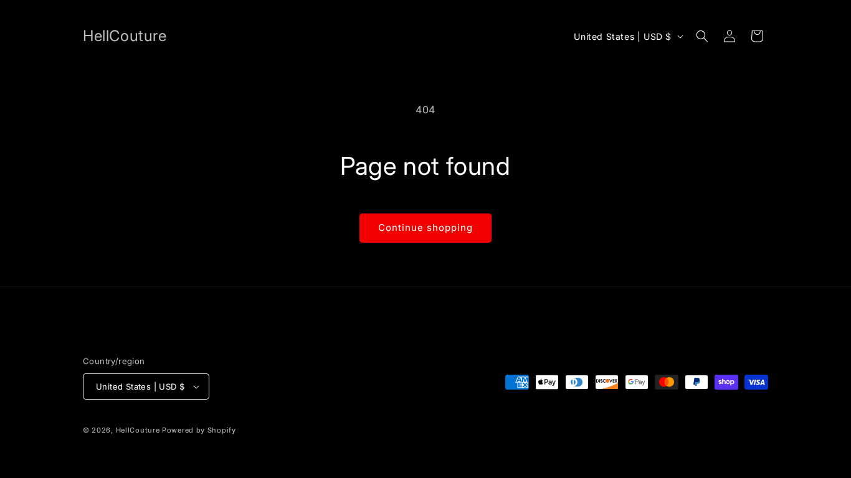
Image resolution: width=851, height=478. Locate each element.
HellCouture (138, 430)
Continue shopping (425, 227)
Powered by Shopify (199, 430)
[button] (702, 36)
